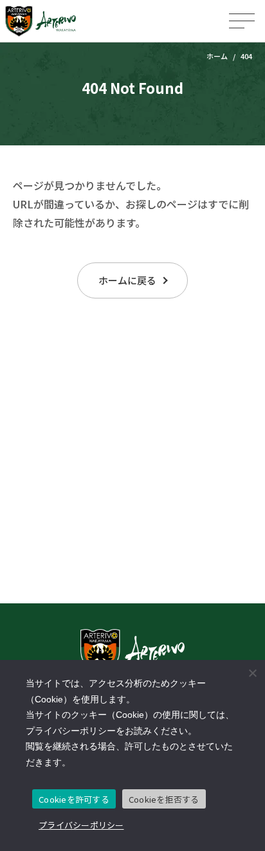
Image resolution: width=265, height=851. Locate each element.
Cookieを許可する (74, 799)
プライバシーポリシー (81, 825)
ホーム (217, 56)
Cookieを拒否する (164, 799)
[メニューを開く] (242, 21)
